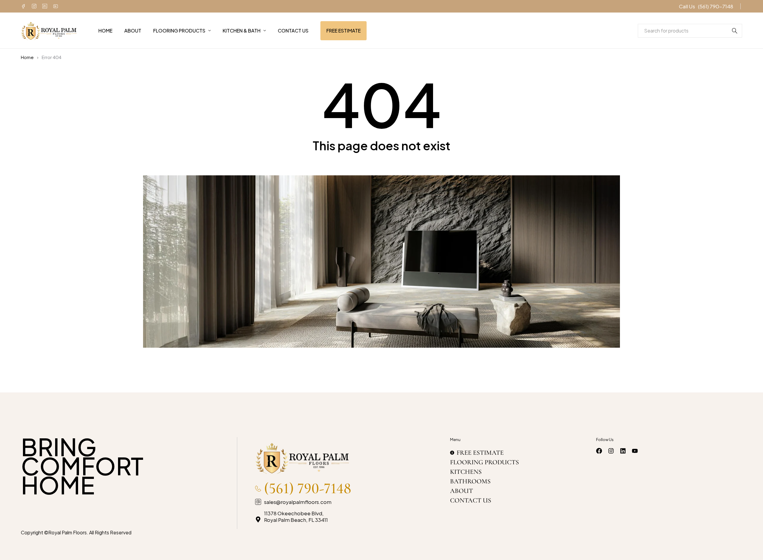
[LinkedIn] (44, 6)
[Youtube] (55, 6)
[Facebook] (23, 6)
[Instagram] (34, 6)
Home (27, 57)
